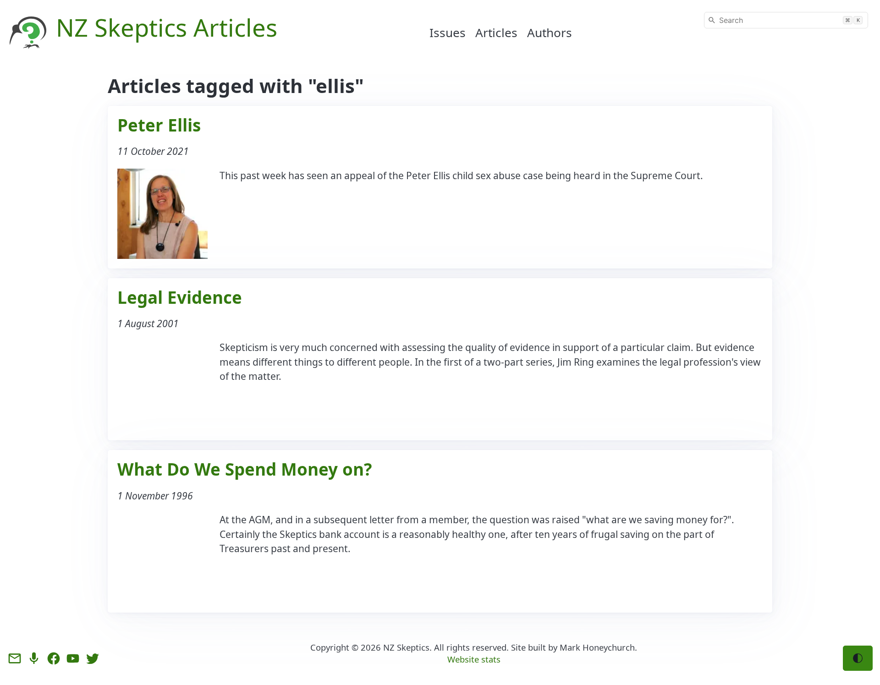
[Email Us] (14, 658)
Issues (447, 32)
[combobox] (786, 20)
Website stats (473, 659)
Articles (496, 32)
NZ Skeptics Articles (166, 27)
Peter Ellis (159, 125)
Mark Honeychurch (597, 647)
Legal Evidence (179, 297)
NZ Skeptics (406, 647)
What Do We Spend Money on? (244, 469)
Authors (549, 32)
